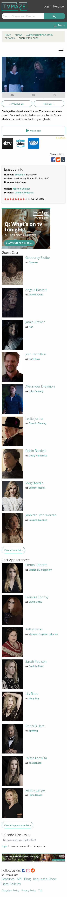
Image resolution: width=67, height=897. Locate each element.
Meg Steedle (34, 483)
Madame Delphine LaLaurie (43, 634)
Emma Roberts (36, 565)
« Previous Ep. (16, 103)
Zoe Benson (35, 762)
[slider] (17, 199)
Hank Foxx (34, 358)
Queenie (33, 262)
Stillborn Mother (37, 487)
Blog (27, 879)
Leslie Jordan (34, 419)
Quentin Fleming (37, 423)
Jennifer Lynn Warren (40, 515)
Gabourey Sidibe (37, 258)
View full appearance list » (17, 825)
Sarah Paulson (36, 662)
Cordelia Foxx (36, 666)
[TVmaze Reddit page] (33, 870)
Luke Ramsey (36, 391)
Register (59, 6)
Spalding (33, 730)
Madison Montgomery (40, 569)
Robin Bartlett (35, 451)
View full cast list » (13, 550)
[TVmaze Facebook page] (23, 870)
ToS (40, 890)
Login (48, 6)
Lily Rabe (31, 694)
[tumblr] (63, 160)
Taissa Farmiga (36, 758)
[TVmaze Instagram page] (28, 870)
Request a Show (44, 879)
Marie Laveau (36, 294)
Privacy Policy (28, 890)
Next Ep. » (49, 103)
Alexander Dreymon (40, 386)
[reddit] (58, 160)
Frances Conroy (36, 597)
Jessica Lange (35, 790)
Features (8, 879)
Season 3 (20, 174)
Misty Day (34, 698)
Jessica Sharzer (21, 188)
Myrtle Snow (35, 601)
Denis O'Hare (35, 726)
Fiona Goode (35, 794)
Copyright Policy (10, 890)
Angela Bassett (36, 290)
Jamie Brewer (35, 322)
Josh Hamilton (35, 354)
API (19, 879)
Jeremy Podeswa (24, 192)
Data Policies (11, 884)
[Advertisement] (26, 228)
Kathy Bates (34, 629)
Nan (31, 326)
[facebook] (53, 160)
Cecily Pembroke (38, 455)
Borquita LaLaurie (38, 519)
